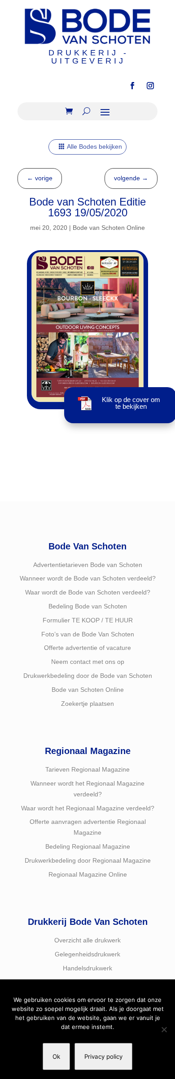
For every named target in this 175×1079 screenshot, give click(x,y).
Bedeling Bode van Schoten (87, 606)
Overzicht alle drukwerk (87, 940)
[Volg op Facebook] (132, 85)
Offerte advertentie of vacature (87, 647)
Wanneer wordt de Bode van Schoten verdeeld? (88, 578)
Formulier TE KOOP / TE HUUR (88, 620)
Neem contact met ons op (87, 661)
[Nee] (163, 1029)
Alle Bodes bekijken (94, 146)
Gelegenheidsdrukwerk (87, 954)
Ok (56, 1056)
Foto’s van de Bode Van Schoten (87, 634)
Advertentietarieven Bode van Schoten (87, 564)
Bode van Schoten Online (109, 227)
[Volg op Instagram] (150, 85)
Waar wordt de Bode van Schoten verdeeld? (87, 592)
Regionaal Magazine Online (87, 874)
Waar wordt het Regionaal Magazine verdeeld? (87, 808)
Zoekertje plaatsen (87, 703)
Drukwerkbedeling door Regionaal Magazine (88, 860)
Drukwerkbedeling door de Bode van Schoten (87, 675)
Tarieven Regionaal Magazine (87, 769)
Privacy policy (103, 1056)
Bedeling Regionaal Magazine (87, 846)
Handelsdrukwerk (87, 968)
